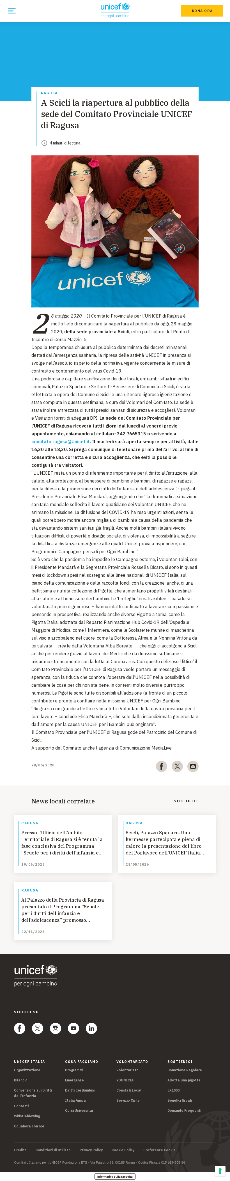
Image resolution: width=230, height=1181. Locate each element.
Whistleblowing (27, 1116)
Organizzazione (27, 1070)
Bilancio (20, 1080)
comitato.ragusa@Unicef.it (60, 441)
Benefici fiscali (179, 1100)
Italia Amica (75, 1100)
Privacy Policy (91, 1150)
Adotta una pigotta (184, 1080)
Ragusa (49, 93)
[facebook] (161, 767)
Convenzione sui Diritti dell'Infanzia (33, 1093)
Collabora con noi (29, 1126)
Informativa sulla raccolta (115, 1176)
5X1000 (173, 1090)
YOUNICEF (125, 1080)
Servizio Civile (128, 1100)
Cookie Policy (123, 1150)
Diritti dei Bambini (80, 1090)
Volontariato (127, 1070)
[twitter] (177, 767)
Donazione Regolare (184, 1070)
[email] (193, 767)
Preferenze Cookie (159, 1150)
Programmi (74, 1070)
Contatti (21, 1106)
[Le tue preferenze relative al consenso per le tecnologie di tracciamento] (220, 1171)
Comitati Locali (129, 1090)
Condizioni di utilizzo (53, 1150)
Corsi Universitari (79, 1110)
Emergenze (74, 1080)
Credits (20, 1150)
